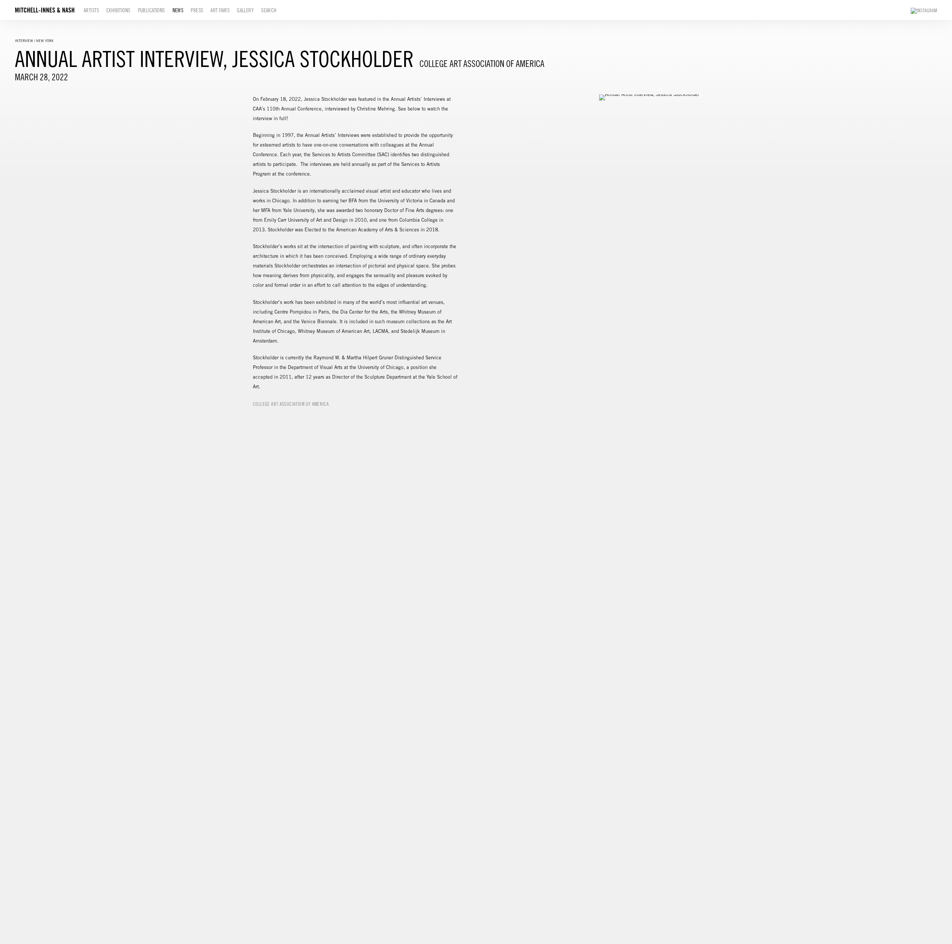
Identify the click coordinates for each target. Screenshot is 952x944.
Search (269, 10)
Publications (151, 10)
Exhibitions (118, 10)
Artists (91, 10)
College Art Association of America (291, 404)
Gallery (245, 10)
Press (197, 10)
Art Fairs (219, 10)
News (178, 10)
